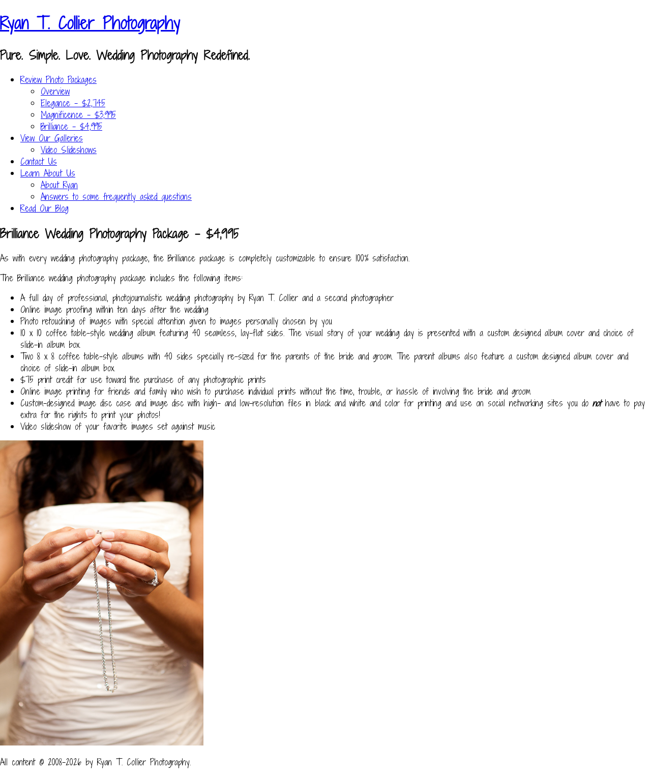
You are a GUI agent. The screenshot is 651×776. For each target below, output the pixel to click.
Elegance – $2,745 (73, 103)
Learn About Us (47, 173)
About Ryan (59, 185)
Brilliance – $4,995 (71, 126)
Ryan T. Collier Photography (90, 23)
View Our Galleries (51, 138)
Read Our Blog (44, 208)
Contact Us (38, 161)
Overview (55, 91)
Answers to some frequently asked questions (116, 196)
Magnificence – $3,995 (78, 115)
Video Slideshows (69, 150)
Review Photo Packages (58, 79)
